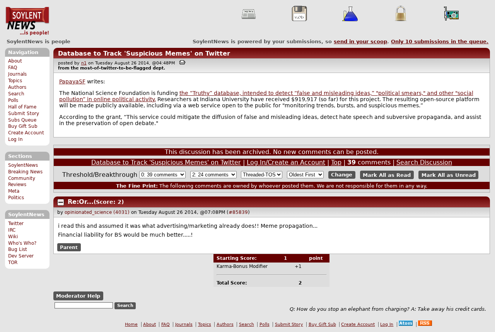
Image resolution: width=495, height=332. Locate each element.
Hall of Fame (22, 107)
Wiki (13, 236)
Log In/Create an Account (286, 162)
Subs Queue (22, 120)
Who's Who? (22, 243)
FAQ (12, 67)
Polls (13, 100)
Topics (15, 80)
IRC (11, 230)
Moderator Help (78, 296)
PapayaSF (72, 81)
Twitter (16, 223)
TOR (12, 262)
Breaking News (25, 171)
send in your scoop (360, 41)
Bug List (17, 249)
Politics (16, 197)
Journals (17, 74)
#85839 (238, 212)
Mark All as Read (387, 175)
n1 (84, 63)
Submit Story (23, 113)
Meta (13, 191)
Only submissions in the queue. (439, 41)
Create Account (26, 133)
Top (336, 162)
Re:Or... (81, 201)
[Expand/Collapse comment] (60, 202)
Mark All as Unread (449, 175)
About (15, 61)
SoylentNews (27, 21)
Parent (69, 247)
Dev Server (21, 256)
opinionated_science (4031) (97, 212)
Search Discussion (424, 162)
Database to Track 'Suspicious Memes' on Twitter (144, 53)
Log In (15, 139)
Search (16, 94)
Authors (17, 87)
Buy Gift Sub (23, 126)
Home (131, 324)
